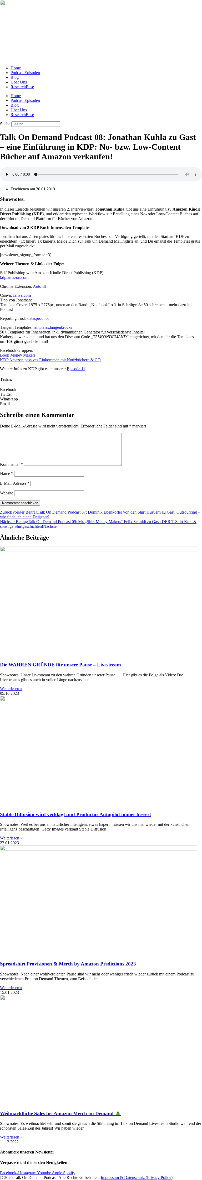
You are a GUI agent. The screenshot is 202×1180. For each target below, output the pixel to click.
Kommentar (11, 464)
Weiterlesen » (11, 688)
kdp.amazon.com (14, 277)
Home (16, 68)
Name (6, 473)
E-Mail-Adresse (14, 483)
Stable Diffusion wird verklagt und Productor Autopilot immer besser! (75, 814)
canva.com (22, 295)
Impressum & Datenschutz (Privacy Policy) (137, 1177)
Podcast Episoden (25, 72)
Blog (15, 77)
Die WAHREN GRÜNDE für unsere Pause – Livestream (60, 664)
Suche (5, 124)
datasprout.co (38, 318)
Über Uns (19, 82)
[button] (101, 389)
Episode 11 (76, 369)
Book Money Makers (18, 355)
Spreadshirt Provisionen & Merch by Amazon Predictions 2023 (68, 964)
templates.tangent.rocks (52, 327)
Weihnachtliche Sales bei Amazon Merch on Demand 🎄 (60, 1113)
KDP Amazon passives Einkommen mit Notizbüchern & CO (50, 360)
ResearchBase (22, 87)
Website (6, 493)
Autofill (39, 286)
